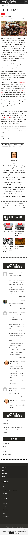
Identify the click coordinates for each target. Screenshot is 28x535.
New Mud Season (6, 117)
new (10, 100)
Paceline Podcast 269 (7, 206)
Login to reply (22, 296)
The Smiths (19, 146)
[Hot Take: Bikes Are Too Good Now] (20, 226)
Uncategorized (8, 457)
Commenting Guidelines (10, 490)
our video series (22, 82)
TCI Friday (21, 144)
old (6, 100)
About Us (5, 487)
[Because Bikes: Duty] (20, 241)
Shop (16, 527)
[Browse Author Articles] (14, 155)
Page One (7, 443)
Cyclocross (7, 144)
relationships (16, 144)
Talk (5, 451)
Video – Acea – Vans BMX (20, 206)
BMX (11, 144)
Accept (11, 533)
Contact (5, 493)
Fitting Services (8, 454)
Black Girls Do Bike (5, 146)
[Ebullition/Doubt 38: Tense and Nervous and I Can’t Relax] (8, 241)
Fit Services (6, 516)
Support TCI (22, 527)
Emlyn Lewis (13, 361)
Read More (17, 533)
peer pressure (12, 146)
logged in (12, 421)
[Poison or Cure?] (8, 226)
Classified (7, 449)
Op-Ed (3, 13)
